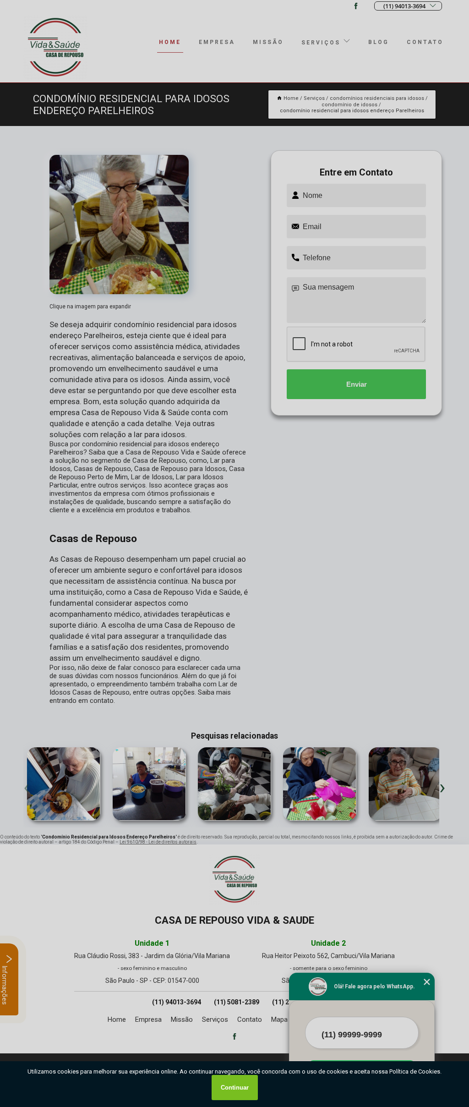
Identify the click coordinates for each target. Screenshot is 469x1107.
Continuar (235, 1087)
